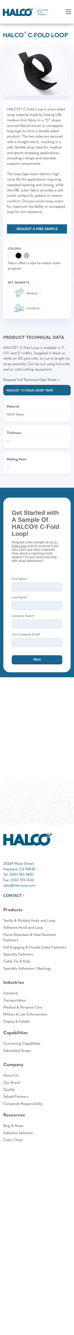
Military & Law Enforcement (25, 1014)
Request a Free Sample (37, 228)
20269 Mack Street (18, 863)
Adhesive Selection (18, 1132)
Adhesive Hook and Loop (23, 927)
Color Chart (13, 1139)
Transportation (14, 1000)
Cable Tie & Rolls (16, 960)
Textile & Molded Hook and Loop (29, 920)
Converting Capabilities (21, 1043)
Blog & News (13, 1125)
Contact (12, 895)
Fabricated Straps (17, 1050)
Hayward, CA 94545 (19, 868)
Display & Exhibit (16, 1021)
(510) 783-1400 (22, 874)
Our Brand (11, 1082)
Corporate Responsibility (22, 1103)
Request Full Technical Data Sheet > (31, 379)
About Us (10, 1075)
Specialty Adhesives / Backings (27, 968)
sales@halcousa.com (19, 885)
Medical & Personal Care (22, 1007)
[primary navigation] (68, 11)
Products (12, 909)
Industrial (10, 992)
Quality (9, 1089)
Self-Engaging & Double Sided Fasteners (34, 946)
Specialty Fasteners (18, 953)
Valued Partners (15, 1096)
